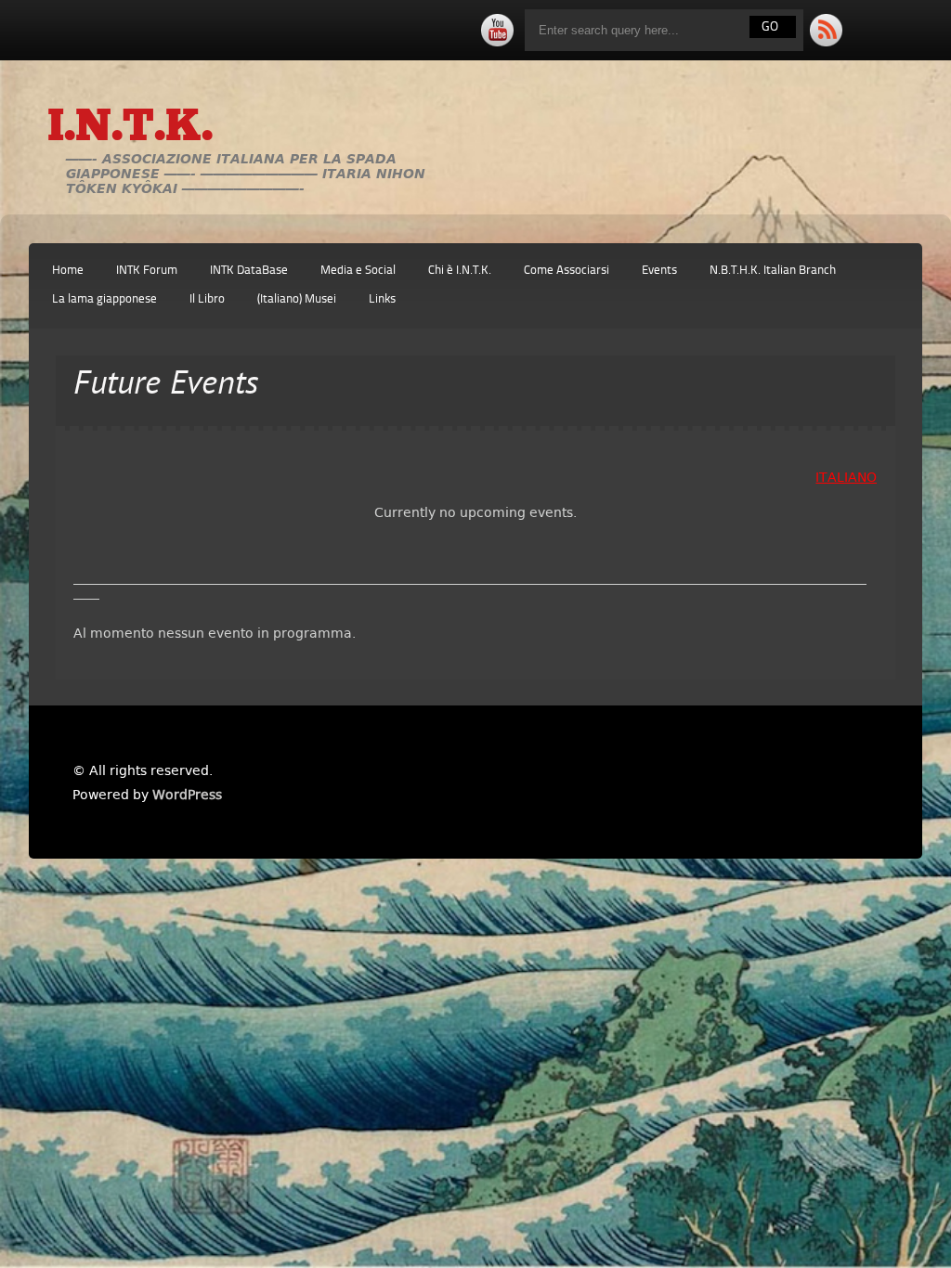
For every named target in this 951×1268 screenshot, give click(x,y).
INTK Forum (146, 271)
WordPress (187, 794)
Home (68, 271)
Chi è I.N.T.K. (459, 271)
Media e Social (358, 271)
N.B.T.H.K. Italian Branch (773, 271)
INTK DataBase (249, 271)
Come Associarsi (566, 271)
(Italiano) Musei (296, 299)
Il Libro (207, 299)
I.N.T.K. (130, 129)
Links (382, 299)
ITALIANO (846, 477)
